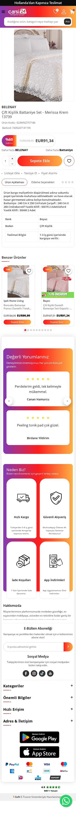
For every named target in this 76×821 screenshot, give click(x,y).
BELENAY (9, 107)
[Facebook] (26, 673)
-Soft (17, 797)
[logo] (17, 11)
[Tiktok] (42, 673)
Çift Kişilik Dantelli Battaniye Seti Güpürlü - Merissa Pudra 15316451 (57, 307)
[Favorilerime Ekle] (29, 270)
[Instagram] (34, 673)
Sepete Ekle (40, 160)
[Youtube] (50, 673)
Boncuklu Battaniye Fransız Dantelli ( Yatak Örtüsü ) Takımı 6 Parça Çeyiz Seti (17, 307)
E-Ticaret (26, 797)
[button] (25, 330)
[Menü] (3, 11)
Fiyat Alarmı (49, 173)
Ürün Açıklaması (14, 182)
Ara (67, 21)
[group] (38, 65)
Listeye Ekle (12, 173)
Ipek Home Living (14, 300)
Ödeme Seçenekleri (42, 182)
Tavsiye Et (30, 173)
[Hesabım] (64, 11)
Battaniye (66, 150)
